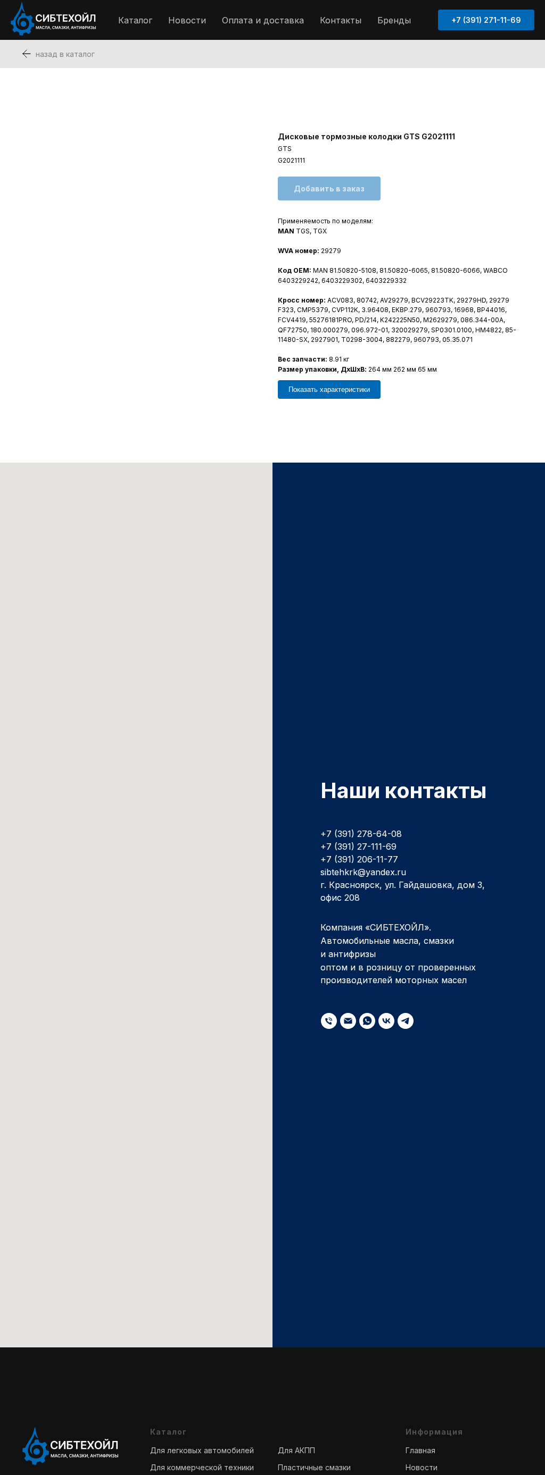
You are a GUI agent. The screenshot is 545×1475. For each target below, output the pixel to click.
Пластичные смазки (314, 1467)
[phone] (329, 1021)
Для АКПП (296, 1450)
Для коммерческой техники (202, 1467)
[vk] (386, 1021)
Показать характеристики (329, 389)
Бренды (394, 20)
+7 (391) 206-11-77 (359, 859)
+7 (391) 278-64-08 (361, 833)
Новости (187, 20)
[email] (348, 1021)
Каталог (135, 20)
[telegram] (406, 1021)
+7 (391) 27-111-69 (358, 846)
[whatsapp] (367, 1021)
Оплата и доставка (263, 20)
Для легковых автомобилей (202, 1450)
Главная (420, 1450)
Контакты (340, 20)
